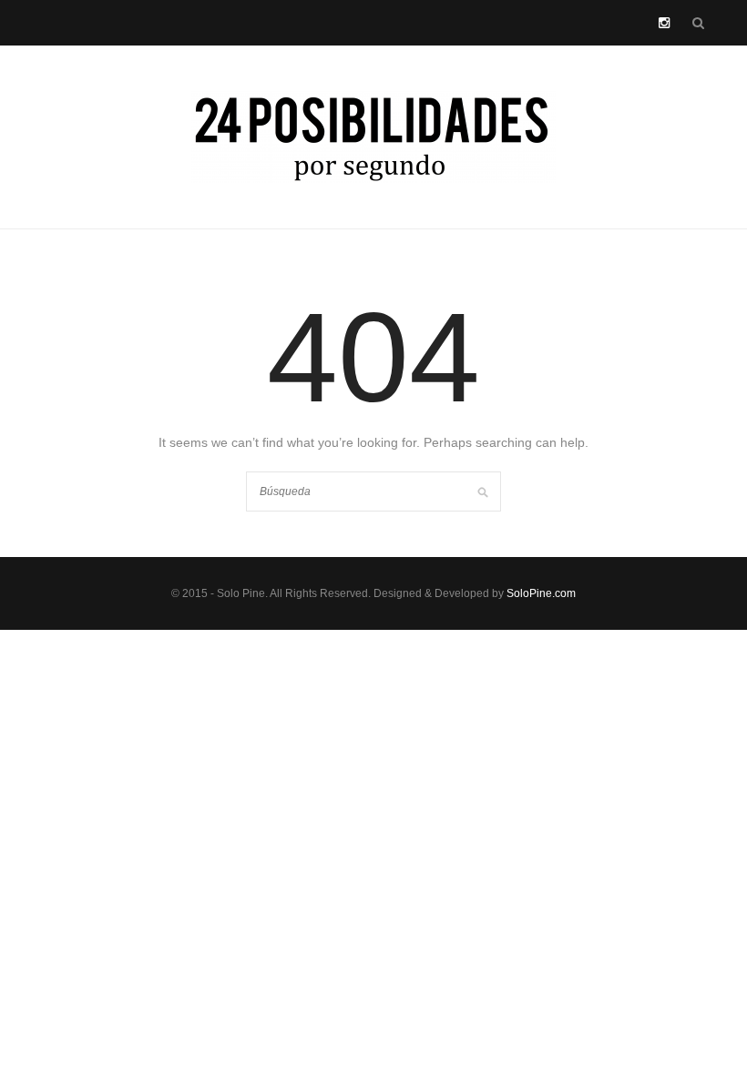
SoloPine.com (541, 593)
